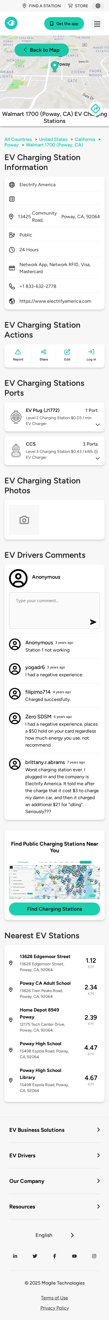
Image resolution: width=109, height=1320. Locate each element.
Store (81, 5)
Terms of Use (54, 1298)
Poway (11, 145)
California (85, 139)
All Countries (18, 139)
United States (53, 139)
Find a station (45, 5)
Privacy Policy (54, 1308)
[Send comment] (93, 622)
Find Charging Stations (54, 909)
